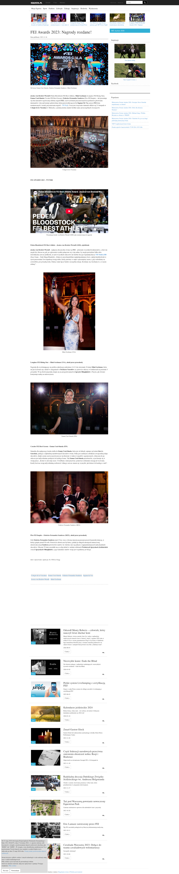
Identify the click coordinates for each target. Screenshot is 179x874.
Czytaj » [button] (67, 651)
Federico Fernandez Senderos (72, 575)
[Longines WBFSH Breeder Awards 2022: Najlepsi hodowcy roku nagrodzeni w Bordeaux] (137, 17)
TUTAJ (65, 105)
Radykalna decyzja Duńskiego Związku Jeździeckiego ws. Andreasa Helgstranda (83, 778)
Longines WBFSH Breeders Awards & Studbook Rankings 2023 (40, 25)
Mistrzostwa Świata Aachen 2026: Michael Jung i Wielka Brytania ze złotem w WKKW (128, 114)
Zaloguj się (120, 2)
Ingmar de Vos (88, 575)
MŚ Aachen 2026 (117, 30)
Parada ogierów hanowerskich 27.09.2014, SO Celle (127, 127)
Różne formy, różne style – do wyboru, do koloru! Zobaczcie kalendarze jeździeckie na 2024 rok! (81, 712)
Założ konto (113, 2)
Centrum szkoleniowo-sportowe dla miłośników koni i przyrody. (82, 807)
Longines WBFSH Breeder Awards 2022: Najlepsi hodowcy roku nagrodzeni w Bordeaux (137, 26)
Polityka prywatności (76, 872)
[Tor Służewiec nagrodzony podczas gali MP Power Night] (98, 17)
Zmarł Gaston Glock (73, 729)
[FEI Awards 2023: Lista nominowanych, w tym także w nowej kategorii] (58, 17)
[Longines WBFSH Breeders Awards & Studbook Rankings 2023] (39, 17)
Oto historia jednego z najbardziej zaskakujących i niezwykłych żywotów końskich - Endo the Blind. (81, 665)
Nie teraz (5, 871)
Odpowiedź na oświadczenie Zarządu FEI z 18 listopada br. (80, 760)
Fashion (51, 8)
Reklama (62, 3)
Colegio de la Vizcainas (39, 575)
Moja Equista (36, 8)
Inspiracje (75, 8)
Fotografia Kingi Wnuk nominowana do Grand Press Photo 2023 (78, 25)
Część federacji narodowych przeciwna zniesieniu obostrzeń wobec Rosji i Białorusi (83, 754)
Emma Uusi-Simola (54, 575)
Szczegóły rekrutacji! (69, 851)
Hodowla (83, 8)
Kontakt (48, 3)
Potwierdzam (15, 871)
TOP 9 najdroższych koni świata (121, 124)
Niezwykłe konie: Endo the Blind (80, 661)
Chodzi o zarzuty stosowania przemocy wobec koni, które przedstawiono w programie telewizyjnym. (80, 784)
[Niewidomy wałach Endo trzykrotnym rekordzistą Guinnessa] (117, 17)
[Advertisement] (69, 602)
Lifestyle (59, 8)
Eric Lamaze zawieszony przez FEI (81, 823)
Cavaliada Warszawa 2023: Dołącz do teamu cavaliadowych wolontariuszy (82, 846)
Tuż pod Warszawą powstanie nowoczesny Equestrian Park (84, 803)
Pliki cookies (12, 866)
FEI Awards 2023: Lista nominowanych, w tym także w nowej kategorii (60, 25)
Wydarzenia (93, 8)
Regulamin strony (63, 872)
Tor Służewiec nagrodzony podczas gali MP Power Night (99, 24)
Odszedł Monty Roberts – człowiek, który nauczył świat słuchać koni (84, 631)
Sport (45, 8)
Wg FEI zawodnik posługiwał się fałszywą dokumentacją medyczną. (83, 827)
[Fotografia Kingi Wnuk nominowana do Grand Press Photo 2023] (78, 17)
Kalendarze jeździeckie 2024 (78, 707)
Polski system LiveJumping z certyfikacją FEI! (84, 684)
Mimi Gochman (56, 579)
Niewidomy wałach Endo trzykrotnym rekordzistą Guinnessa (117, 25)
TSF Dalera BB (101, 254)
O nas (55, 3)
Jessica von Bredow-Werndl (40, 579)
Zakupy (67, 8)
